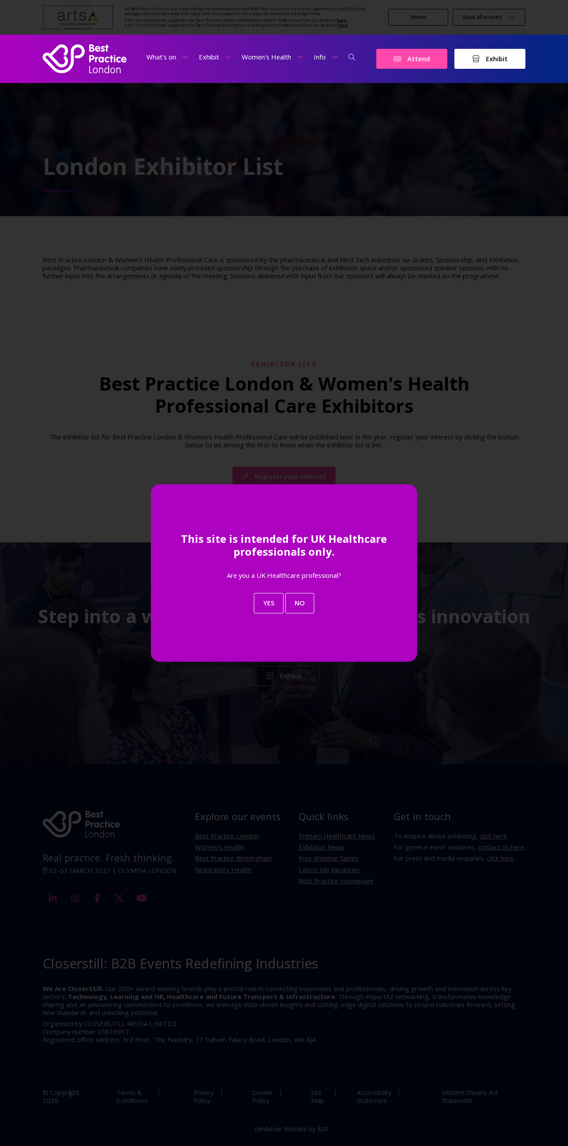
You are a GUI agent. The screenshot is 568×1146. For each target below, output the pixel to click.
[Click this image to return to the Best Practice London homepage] (84, 58)
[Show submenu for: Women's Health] (300, 57)
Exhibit (496, 58)
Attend (418, 58)
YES (268, 602)
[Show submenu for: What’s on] (185, 57)
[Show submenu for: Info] (334, 57)
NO (300, 602)
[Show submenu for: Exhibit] (228, 57)
